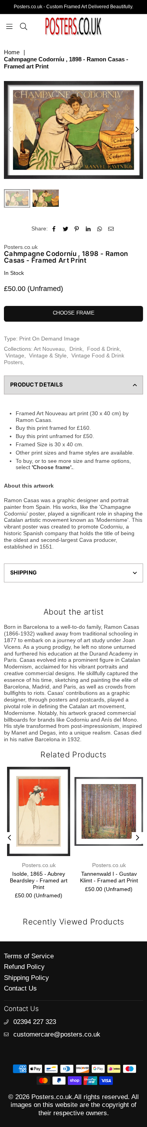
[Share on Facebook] (54, 228)
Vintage (14, 355)
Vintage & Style (48, 355)
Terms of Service (29, 956)
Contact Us (20, 988)
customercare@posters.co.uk (56, 1034)
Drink (75, 349)
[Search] (23, 26)
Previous (10, 130)
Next (137, 130)
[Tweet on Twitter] (66, 228)
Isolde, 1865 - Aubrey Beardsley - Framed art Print (38, 880)
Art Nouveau (49, 349)
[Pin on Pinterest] (77, 228)
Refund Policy (24, 966)
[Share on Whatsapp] (100, 228)
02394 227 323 (34, 1022)
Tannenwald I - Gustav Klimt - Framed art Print (109, 877)
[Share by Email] (111, 228)
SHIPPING (23, 572)
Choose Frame (73, 313)
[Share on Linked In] (88, 228)
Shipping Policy (26, 978)
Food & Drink (103, 349)
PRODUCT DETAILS (36, 384)
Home (12, 52)
